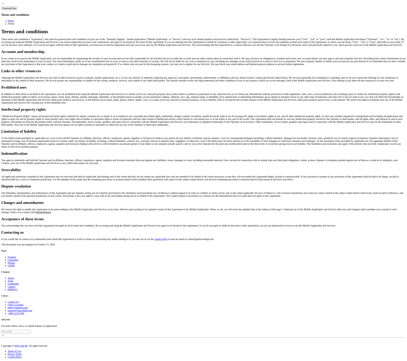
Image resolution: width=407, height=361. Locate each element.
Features (12, 257)
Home (11, 20)
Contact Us (13, 302)
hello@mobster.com (18, 307)
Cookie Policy (15, 357)
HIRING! (12, 289)
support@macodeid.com (20, 310)
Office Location (16, 304)
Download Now (9, 8)
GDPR (11, 265)
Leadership (13, 283)
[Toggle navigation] (3, 3)
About (11, 278)
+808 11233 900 (16, 313)
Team (10, 281)
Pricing (11, 262)
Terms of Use (14, 351)
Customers (13, 260)
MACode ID (21, 345)
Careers (11, 286)
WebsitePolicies (43, 212)
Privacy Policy (15, 354)
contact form (160, 239)
